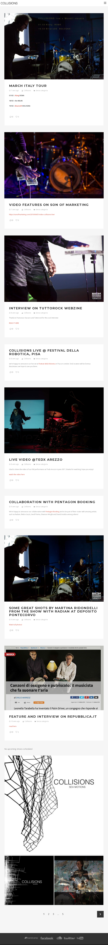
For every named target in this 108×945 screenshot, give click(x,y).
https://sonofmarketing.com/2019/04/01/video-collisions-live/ (32, 214)
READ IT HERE (14, 323)
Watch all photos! (15, 625)
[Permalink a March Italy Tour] (54, 46)
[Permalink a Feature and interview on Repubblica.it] (54, 678)
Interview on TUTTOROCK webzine (45, 308)
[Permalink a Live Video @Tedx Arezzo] (54, 420)
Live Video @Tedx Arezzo (36, 460)
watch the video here (17, 474)
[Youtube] (80, 939)
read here (12, 726)
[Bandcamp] (31, 939)
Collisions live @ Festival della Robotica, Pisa (44, 352)
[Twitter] (69, 939)
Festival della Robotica (47, 364)
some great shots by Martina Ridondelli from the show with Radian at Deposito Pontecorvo (53, 611)
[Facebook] (47, 939)
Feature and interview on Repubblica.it (53, 716)
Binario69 (18, 106)
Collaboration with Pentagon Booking (52, 502)
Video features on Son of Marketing (49, 205)
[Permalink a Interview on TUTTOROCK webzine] (54, 268)
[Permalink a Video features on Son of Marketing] (54, 165)
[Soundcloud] (59, 939)
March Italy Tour (28, 86)
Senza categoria (42, 90)
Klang (17, 95)
